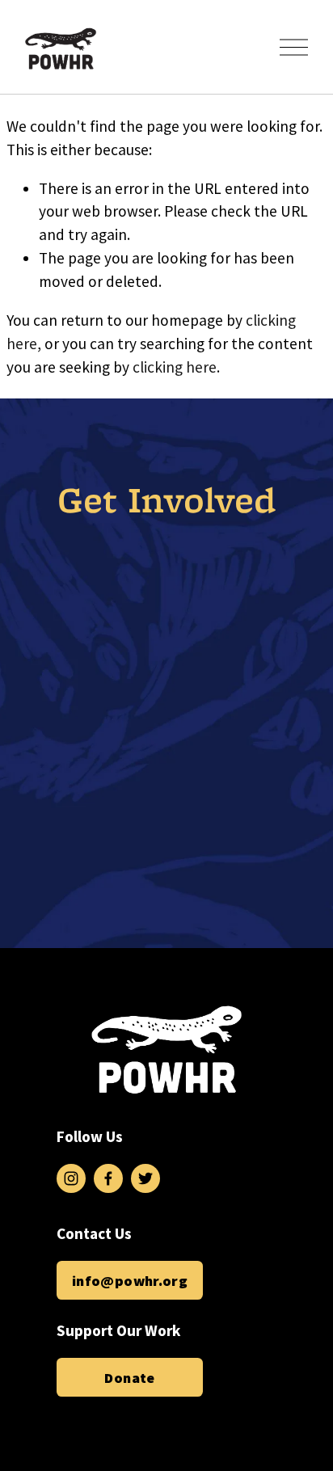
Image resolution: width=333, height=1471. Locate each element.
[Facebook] (108, 1178)
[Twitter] (145, 1178)
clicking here (175, 367)
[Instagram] (71, 1178)
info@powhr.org (130, 1280)
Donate (129, 1377)
